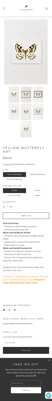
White (14, 190)
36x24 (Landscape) (14, 179)
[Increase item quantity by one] (11, 207)
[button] (8, 52)
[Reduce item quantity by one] (4, 207)
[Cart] (46, 8)
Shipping (7, 164)
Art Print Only (14, 195)
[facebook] (4, 310)
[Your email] (26, 343)
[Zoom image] (26, 52)
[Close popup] (49, 360)
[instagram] (9, 310)
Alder (37, 195)
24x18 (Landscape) (37, 174)
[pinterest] (14, 310)
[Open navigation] (5, 8)
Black (37, 190)
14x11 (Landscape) (14, 174)
